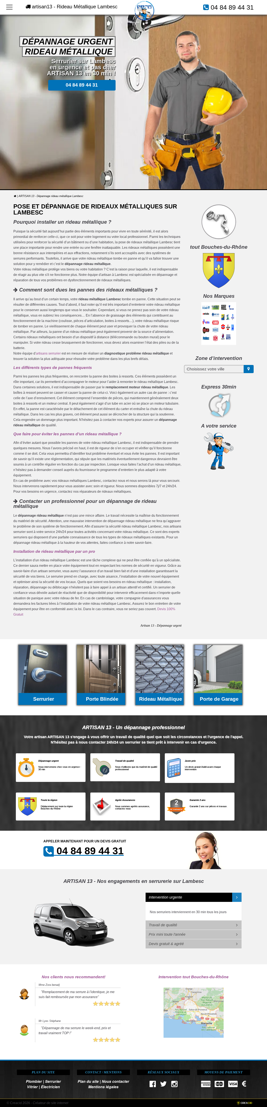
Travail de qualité (163, 925)
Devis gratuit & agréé (166, 944)
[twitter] (164, 1085)
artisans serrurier (48, 353)
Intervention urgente (165, 897)
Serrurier (53, 1081)
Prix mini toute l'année (167, 934)
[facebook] (152, 1085)
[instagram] (174, 1085)
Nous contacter (115, 1081)
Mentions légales (103, 1086)
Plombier (34, 1081)
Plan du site (88, 1081)
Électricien (50, 1086)
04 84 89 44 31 (232, 7)
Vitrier (32, 1086)
